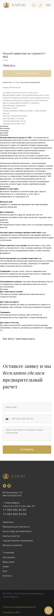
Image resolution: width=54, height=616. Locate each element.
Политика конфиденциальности (19, 607)
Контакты (7, 575)
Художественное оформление (18, 540)
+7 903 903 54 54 (14, 514)
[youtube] (4, 486)
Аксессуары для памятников (17, 531)
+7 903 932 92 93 (14, 509)
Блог (5, 571)
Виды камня (8, 562)
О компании (8, 552)
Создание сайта (11, 612)
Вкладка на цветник (12, 545)
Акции (6, 566)
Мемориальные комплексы (16, 526)
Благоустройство (11, 536)
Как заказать (9, 557)
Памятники (8, 522)
